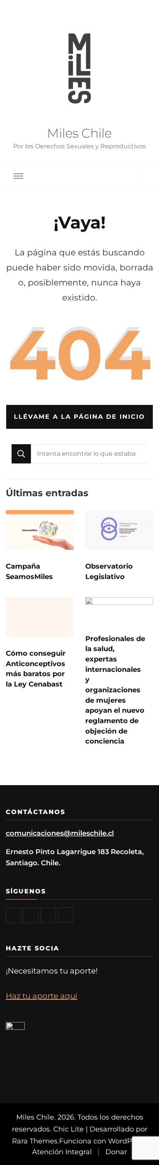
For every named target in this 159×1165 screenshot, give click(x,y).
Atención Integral (62, 1152)
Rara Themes (35, 1141)
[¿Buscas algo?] (89, 453)
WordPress (127, 1141)
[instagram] (48, 915)
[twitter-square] (31, 915)
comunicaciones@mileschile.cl (60, 833)
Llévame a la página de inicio (79, 416)
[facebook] (13, 915)
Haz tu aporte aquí (41, 995)
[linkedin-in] (65, 915)
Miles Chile (79, 133)
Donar (116, 1152)
